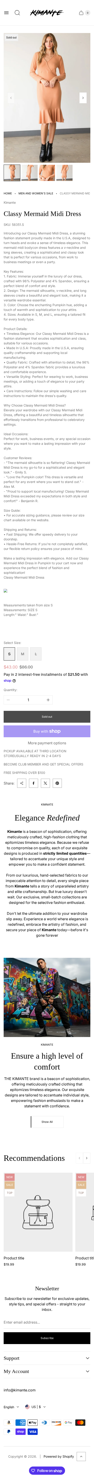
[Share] (21, 783)
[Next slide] (83, 97)
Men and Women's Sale (35, 193)
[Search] (17, 13)
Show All (47, 1122)
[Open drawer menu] (6, 13)
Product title (14, 1258)
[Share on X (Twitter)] (45, 783)
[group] (12, 173)
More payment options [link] (47, 743)
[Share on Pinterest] (57, 783)
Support (11, 1358)
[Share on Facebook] (33, 783)
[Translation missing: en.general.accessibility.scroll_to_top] (81, 1456)
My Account (16, 1371)
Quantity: (10, 690)
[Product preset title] (38, 1212)
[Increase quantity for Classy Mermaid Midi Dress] (48, 700)
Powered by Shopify (59, 1456)
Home (8, 193)
